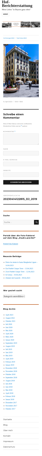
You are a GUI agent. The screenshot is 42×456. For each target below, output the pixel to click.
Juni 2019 (8, 352)
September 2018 (11, 377)
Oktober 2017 (10, 409)
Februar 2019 (10, 362)
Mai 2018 (8, 390)
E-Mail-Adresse (10, 160)
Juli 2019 (8, 349)
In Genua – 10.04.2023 (13, 275)
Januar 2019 (9, 365)
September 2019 (11, 343)
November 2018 (11, 371)
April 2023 (9, 315)
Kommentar (9, 131)
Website (7, 170)
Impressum (8, 441)
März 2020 (9, 337)
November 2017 (11, 406)
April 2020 (9, 334)
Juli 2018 (8, 384)
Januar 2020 (9, 340)
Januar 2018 (9, 399)
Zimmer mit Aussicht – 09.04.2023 (17, 278)
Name (5, 149)
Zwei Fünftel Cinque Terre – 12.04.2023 (19, 272)
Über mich (8, 430)
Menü (5, 14)
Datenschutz (9, 447)
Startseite (7, 419)
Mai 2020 (8, 330)
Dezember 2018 (11, 368)
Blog (5, 425)
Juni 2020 (8, 327)
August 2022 (10, 318)
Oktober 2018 (10, 374)
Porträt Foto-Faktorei (10, 244)
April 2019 (9, 359)
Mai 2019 (8, 356)
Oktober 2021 (10, 321)
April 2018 (9, 393)
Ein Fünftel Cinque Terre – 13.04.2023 (19, 268)
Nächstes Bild (22, 38)
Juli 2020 (8, 324)
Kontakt (7, 436)
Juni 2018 (8, 387)
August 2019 (10, 346)
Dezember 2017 (11, 403)
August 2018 (10, 381)
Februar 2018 (10, 396)
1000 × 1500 (19, 102)
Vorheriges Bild (8, 38)
